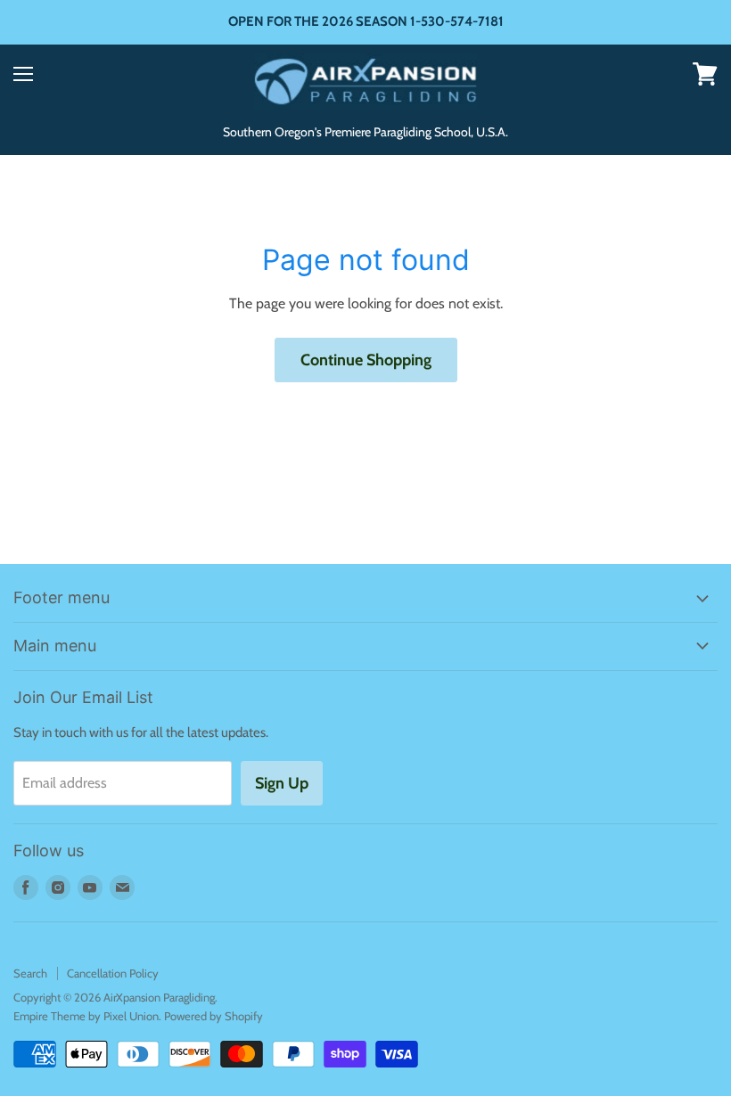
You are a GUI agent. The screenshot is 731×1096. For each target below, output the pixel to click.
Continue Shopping (365, 360)
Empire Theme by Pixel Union (86, 1016)
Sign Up (281, 783)
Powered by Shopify (213, 1016)
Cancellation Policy (113, 973)
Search (30, 973)
